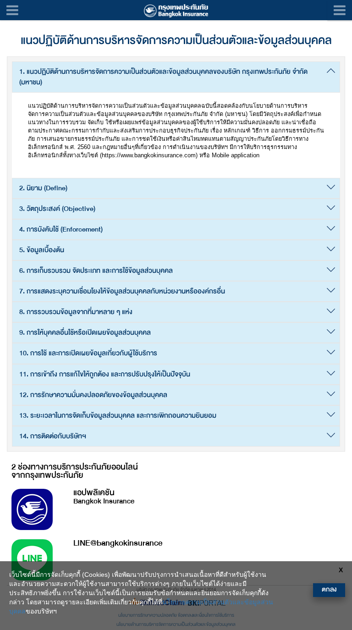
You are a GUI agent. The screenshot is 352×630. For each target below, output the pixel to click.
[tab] (176, 77)
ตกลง (329, 589)
